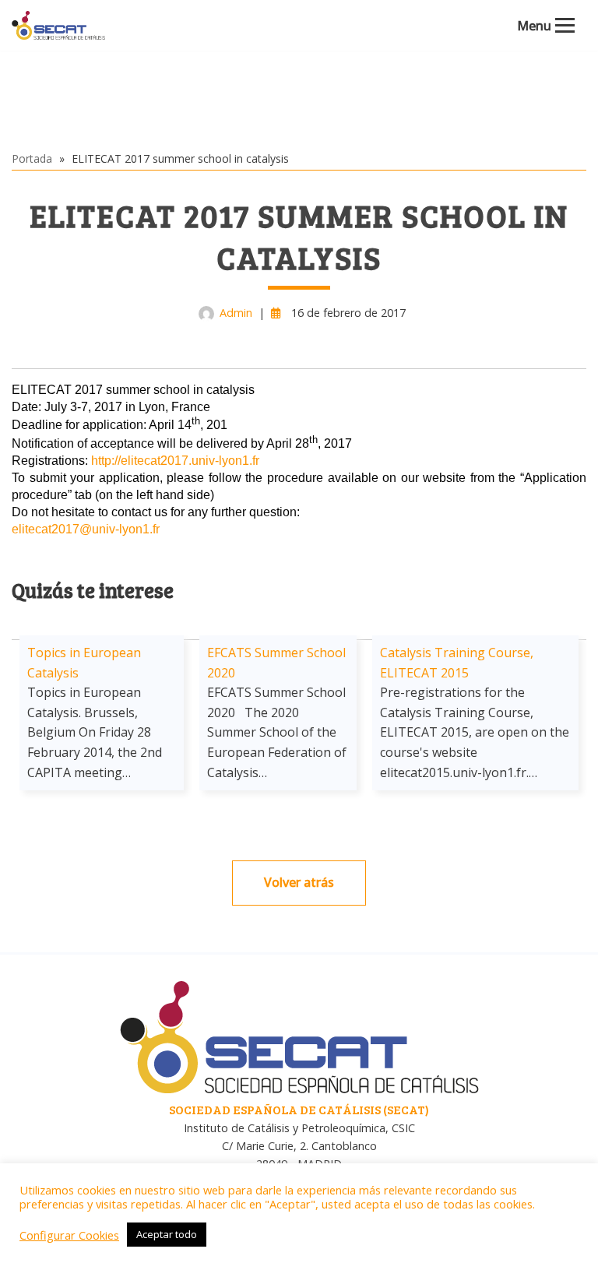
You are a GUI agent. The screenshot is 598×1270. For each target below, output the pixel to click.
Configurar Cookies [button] (69, 1235)
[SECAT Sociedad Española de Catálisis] (58, 25)
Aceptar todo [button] (166, 1234)
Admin (236, 312)
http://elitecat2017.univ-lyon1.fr (175, 460)
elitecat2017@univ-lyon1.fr (86, 529)
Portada (32, 158)
